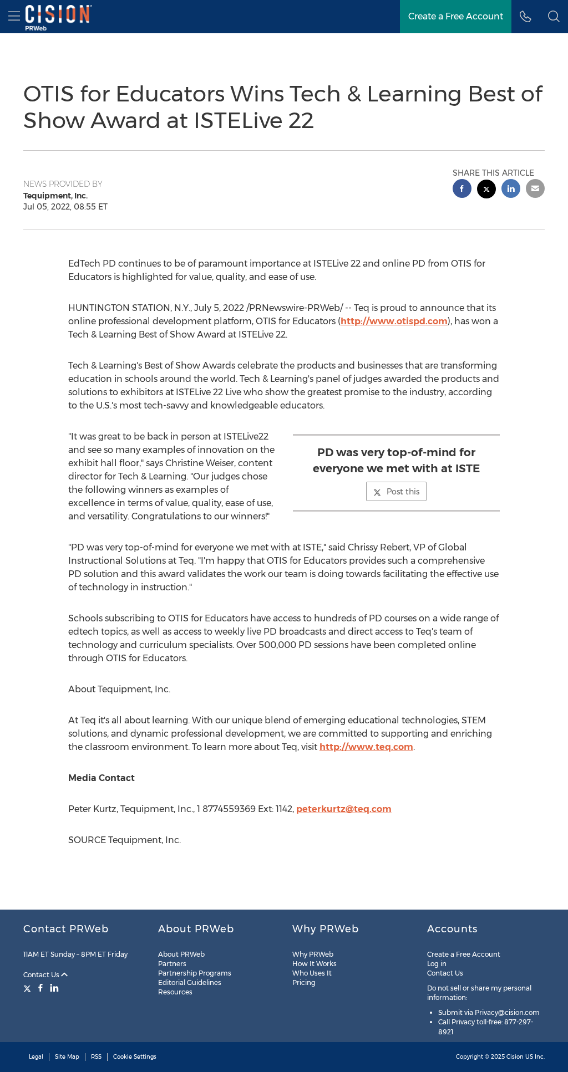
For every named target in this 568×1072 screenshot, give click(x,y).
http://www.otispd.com (394, 321)
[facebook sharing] (462, 190)
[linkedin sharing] (510, 190)
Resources (175, 992)
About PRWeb (181, 954)
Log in (437, 963)
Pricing (304, 982)
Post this (403, 492)
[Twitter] (28, 987)
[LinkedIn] (54, 987)
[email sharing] (535, 190)
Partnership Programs (194, 973)
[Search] (554, 16)
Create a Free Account (455, 16)
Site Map (67, 1056)
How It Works (314, 963)
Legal (36, 1056)
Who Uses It (312, 973)
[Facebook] (40, 987)
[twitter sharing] (486, 190)
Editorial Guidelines (189, 982)
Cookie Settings (134, 1056)
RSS (96, 1056)
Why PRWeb (312, 954)
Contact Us (42, 975)
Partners (172, 963)
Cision (515, 1056)
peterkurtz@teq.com (344, 809)
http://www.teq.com (366, 747)
